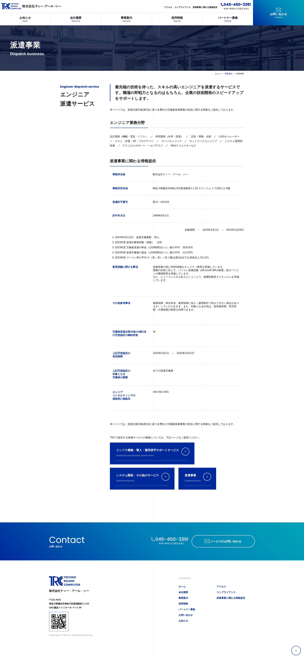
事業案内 (126, 19)
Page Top (296, 650)
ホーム (218, 74)
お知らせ (25, 19)
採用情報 (177, 19)
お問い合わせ (278, 16)
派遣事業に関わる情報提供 (205, 7)
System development (137, 478)
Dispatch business (193, 478)
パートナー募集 (228, 19)
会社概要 (76, 19)
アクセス (168, 7)
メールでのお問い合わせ (225, 541)
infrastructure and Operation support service (147, 453)
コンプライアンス (182, 7)
